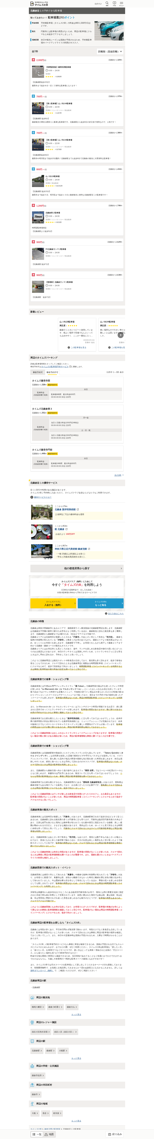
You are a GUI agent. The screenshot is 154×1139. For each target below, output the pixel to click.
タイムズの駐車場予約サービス (55, 366)
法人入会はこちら (116, 613)
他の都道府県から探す (77, 568)
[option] (77, 333)
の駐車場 (52, 1129)
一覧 (39, 1134)
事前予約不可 (52, 372)
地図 (51, 1134)
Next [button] (121, 335)
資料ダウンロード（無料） (42, 970)
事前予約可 (38, 372)
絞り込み (117, 1134)
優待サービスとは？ (43, 497)
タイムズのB (36, 1129)
